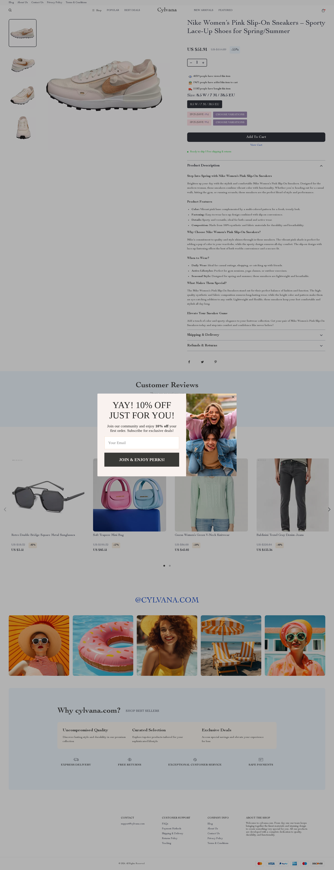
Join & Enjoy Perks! (142, 459)
